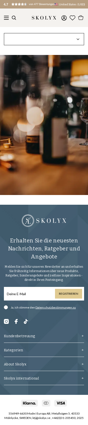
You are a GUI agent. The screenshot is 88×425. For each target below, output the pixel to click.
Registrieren (68, 293)
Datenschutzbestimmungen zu (55, 307)
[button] (34, 4)
